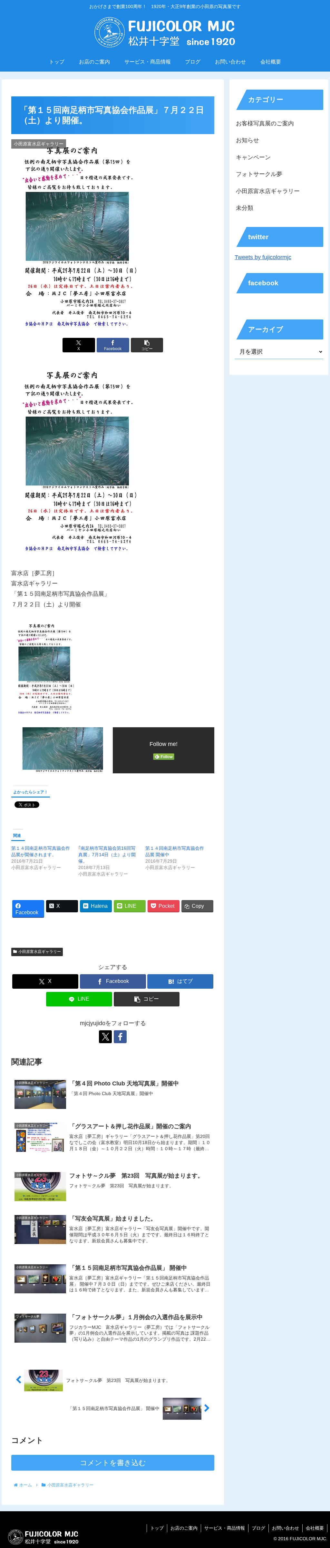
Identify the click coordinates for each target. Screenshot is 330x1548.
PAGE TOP (317, 1496)
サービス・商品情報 (224, 1528)
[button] (147, 345)
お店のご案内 (184, 1528)
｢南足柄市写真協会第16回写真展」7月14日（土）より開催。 (107, 855)
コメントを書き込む (113, 1463)
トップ (157, 1528)
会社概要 (315, 1528)
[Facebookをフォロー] (120, 1036)
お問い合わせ (285, 1528)
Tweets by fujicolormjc (263, 257)
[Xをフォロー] (105, 1036)
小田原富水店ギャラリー (39, 951)
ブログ (258, 1528)
